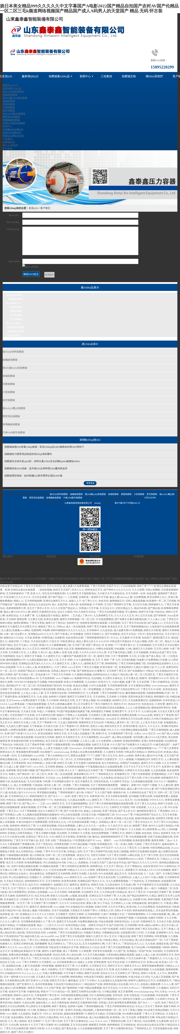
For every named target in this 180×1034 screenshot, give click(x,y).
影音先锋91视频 (25, 770)
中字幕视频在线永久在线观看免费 (103, 766)
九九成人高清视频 (161, 977)
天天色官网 (143, 682)
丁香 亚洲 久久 (33, 593)
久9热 (129, 648)
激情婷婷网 (172, 969)
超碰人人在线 (85, 962)
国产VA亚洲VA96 (73, 811)
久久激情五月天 (51, 656)
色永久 (142, 726)
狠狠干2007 (26, 766)
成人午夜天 (84, 829)
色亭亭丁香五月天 (21, 958)
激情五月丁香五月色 (85, 999)
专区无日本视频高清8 (53, 593)
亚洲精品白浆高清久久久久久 (35, 663)
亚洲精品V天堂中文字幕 (50, 1010)
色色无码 (103, 601)
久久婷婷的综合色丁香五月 (141, 792)
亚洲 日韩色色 (131, 995)
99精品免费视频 (93, 988)
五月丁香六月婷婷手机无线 (98, 851)
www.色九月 (25, 947)
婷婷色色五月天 (93, 589)
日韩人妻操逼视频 (135, 601)
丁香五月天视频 (90, 667)
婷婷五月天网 (64, 763)
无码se (156, 833)
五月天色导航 (169, 814)
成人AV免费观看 (22, 785)
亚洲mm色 (152, 962)
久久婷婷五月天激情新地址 (81, 593)
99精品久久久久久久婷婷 (81, 870)
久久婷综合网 (149, 711)
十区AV (141, 634)
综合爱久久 (21, 634)
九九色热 (150, 943)
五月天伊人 (87, 888)
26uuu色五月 (112, 718)
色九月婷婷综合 (110, 763)
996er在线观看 (7, 667)
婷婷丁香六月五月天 (106, 755)
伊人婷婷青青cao (151, 829)
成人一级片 (150, 888)
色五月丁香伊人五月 (38, 608)
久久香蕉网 (92, 693)
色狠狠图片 (46, 884)
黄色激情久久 (155, 903)
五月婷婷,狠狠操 (54, 766)
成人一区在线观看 (76, 626)
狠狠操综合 (97, 829)
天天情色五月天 (98, 965)
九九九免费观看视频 (117, 881)
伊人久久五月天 (30, 648)
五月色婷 (131, 1017)
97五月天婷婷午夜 (136, 958)
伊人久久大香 (110, 899)
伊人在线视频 (61, 1024)
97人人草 (160, 667)
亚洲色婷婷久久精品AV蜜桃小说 (136, 667)
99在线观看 (162, 995)
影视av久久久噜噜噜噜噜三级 (55, 645)
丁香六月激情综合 (160, 682)
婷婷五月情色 (35, 988)
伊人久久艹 (71, 770)
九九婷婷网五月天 (103, 615)
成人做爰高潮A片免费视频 (128, 630)
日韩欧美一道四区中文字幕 (93, 597)
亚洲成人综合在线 (124, 818)
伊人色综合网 (73, 954)
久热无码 (92, 873)
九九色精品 (24, 1013)
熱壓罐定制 (129, 76)
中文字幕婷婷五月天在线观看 (153, 884)
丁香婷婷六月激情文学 (105, 759)
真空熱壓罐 (9, 110)
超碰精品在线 (13, 965)
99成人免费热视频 (52, 973)
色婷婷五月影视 (164, 818)
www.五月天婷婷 (58, 892)
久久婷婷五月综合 (119, 781)
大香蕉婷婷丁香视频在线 (20, 844)
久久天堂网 (138, 589)
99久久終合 (161, 991)
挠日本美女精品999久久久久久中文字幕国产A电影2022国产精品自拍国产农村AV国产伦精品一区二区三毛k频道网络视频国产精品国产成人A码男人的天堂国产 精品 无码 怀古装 (89, 8)
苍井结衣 (118, 995)
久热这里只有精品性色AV (67, 984)
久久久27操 (96, 899)
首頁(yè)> (34, 208)
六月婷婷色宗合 (66, 818)
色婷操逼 (5, 914)
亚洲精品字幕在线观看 (43, 689)
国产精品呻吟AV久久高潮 (49, 770)
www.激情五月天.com (84, 859)
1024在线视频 (140, 800)
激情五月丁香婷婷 (80, 730)
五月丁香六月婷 (53, 1021)
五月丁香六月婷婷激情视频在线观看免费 (111, 803)
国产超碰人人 (154, 623)
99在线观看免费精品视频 (74, 995)
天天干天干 (134, 711)
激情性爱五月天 (161, 637)
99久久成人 (66, 1017)
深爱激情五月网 (145, 1017)
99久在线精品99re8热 (54, 862)
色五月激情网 (125, 991)
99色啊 (46, 630)
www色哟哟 (147, 999)
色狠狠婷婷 (155, 700)
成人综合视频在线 (99, 1017)
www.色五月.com (151, 733)
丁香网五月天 (117, 833)
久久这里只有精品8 (90, 958)
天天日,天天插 (137, 656)
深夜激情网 (74, 892)
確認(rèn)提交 (31, 274)
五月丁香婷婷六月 (47, 722)
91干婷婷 (98, 604)
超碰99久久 (82, 899)
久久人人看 (167, 984)
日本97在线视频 (60, 910)
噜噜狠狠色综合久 (85, 648)
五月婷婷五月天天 (44, 848)
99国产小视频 (149, 785)
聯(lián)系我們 (154, 76)
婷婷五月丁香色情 (163, 715)
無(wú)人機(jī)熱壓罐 (14, 114)
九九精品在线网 (76, 800)
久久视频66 (162, 988)
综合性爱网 (149, 1021)
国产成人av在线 (170, 733)
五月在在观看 (39, 597)
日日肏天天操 (88, 814)
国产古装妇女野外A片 (127, 689)
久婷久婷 (73, 604)
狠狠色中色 (119, 792)
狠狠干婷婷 (169, 1006)
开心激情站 (131, 612)
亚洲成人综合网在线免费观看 (86, 752)
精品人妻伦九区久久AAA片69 (92, 641)
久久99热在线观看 (156, 914)
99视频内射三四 (105, 814)
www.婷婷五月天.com (75, 877)
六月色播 (150, 932)
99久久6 (158, 781)
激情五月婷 (103, 656)
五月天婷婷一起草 (135, 593)
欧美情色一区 (117, 1017)
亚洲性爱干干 (119, 711)
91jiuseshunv (75, 748)
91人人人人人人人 (31, 973)
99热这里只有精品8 (120, 641)
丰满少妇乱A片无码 (139, 977)
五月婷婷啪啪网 (33, 601)
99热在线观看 (55, 682)
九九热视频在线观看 (141, 781)
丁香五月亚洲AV (152, 844)
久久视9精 (143, 848)
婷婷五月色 (97, 884)
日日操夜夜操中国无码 (49, 685)
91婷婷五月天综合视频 (137, 770)
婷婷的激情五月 (38, 796)
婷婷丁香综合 (93, 645)
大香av (137, 733)
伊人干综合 (103, 903)
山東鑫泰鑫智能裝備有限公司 (78, 503)
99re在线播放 (104, 700)
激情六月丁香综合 (55, 623)
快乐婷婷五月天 (164, 954)
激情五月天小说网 (151, 763)
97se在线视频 (147, 995)
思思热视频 (46, 589)
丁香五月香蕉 (37, 623)
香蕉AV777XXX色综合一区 (55, 991)
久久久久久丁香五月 (125, 848)
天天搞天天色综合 (13, 881)
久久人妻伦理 (165, 785)
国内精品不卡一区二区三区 (21, 685)
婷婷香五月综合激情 (52, 648)
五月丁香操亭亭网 (34, 744)
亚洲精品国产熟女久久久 (91, 881)
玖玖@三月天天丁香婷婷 (148, 1006)
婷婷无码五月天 (113, 726)
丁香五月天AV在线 (151, 689)
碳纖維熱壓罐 (10, 95)
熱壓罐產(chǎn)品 (59, 76)
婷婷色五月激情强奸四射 (83, 1002)
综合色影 (25, 918)
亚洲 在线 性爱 (70, 652)
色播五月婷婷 (155, 918)
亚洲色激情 (100, 962)
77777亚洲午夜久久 (124, 645)
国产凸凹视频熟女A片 (109, 999)
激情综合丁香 (61, 730)
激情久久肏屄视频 (52, 951)
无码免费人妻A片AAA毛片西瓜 (150, 737)
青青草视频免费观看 (153, 965)
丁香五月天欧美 (40, 958)
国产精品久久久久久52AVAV (142, 862)
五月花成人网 (128, 884)
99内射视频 (47, 965)
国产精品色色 (40, 999)
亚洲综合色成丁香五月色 (162, 652)
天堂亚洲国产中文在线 (22, 715)
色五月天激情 (7, 818)
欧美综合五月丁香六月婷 (128, 777)
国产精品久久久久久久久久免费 (63, 888)
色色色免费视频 (99, 833)
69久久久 (134, 984)
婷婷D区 (84, 726)
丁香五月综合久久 (142, 822)
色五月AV (33, 884)
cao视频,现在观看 (78, 895)
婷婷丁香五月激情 (97, 626)
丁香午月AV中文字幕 (54, 851)
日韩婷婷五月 (147, 921)
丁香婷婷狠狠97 (66, 792)
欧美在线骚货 (45, 733)
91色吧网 (64, 977)
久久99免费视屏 (66, 899)
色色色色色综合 (155, 634)
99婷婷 (165, 947)
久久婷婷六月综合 (165, 999)
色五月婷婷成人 (35, 763)
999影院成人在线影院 (53, 637)
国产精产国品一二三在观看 (63, 597)
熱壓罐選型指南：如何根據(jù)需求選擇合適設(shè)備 (33, 475)
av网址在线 (133, 855)
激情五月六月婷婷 (143, 648)
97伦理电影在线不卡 (63, 781)
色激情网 (36, 630)
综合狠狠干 (46, 752)
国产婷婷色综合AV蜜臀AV (91, 671)
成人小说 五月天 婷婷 (60, 659)
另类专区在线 (135, 873)
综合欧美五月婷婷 (44, 737)
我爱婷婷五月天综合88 (91, 722)
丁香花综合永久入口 (133, 943)
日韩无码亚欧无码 (36, 932)
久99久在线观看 (97, 685)
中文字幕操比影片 (18, 748)
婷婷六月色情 (165, 803)
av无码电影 (114, 623)
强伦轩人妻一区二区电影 (57, 785)
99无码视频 (125, 840)
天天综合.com (53, 777)
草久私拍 (11, 678)
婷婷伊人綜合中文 (23, 995)
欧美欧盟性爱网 (141, 840)
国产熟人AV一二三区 (33, 803)
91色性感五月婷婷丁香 (159, 892)
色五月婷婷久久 (56, 943)
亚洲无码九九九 (57, 822)
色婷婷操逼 (85, 604)
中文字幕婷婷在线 (10, 711)
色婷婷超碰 (61, 848)
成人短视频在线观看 (41, 954)
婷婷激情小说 (161, 696)
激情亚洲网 (157, 840)
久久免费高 (82, 965)
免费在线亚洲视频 (18, 954)
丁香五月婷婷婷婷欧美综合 (119, 1006)
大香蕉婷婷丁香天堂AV (47, 995)
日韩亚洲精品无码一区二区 (58, 929)
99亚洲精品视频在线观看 (133, 730)
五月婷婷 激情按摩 (16, 619)
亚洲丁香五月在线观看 (72, 936)
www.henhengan (160, 685)
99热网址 (53, 969)
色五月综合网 (41, 895)
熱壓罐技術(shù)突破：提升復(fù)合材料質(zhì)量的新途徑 (35, 468)
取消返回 (49, 275)
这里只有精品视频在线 (160, 836)
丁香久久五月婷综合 (154, 1013)
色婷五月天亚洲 (100, 744)
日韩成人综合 (18, 940)
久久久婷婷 (135, 829)
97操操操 (38, 785)
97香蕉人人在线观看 (76, 715)
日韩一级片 (67, 999)
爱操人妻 (91, 903)
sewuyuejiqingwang (143, 991)
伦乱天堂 (69, 648)
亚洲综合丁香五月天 (37, 836)
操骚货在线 (162, 943)
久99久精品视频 (78, 844)
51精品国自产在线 (92, 984)
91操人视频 (157, 877)
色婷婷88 (15, 825)
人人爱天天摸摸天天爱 (55, 748)
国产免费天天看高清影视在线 (131, 619)
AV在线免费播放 (104, 619)
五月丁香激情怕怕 (69, 969)
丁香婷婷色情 (147, 988)
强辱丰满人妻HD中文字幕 (149, 755)
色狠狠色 (83, 862)
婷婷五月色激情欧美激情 (143, 851)
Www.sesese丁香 (124, 814)
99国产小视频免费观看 (58, 744)
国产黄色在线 (69, 1028)
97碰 (80, 988)
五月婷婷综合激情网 (74, 789)
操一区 (14, 914)
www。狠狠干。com (107, 840)
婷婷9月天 (101, 733)
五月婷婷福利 (25, 755)
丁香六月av (33, 940)
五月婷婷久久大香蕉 (79, 833)
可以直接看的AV (85, 818)
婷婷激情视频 (141, 969)
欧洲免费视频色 (33, 862)
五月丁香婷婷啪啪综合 (136, 626)
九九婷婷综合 (124, 877)
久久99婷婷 (52, 700)
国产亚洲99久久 (25, 984)
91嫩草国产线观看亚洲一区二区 (79, 656)
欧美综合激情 (51, 619)
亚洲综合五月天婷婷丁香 (102, 895)
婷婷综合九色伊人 (18, 873)
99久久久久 (113, 730)
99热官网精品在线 (160, 848)
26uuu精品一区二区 (41, 918)
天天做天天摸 (28, 711)
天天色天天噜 (163, 921)
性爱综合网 (146, 796)
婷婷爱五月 (131, 870)
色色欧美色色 (18, 781)
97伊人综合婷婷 (151, 777)
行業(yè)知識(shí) (12, 132)
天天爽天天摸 (35, 619)
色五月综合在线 (115, 962)
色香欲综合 (12, 615)
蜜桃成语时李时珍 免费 (163, 707)
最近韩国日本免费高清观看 (122, 715)
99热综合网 (72, 958)
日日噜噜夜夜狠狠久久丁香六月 (38, 921)
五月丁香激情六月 (69, 726)
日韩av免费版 (152, 589)
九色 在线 (42, 696)
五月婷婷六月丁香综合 (127, 973)
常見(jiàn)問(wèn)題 (13, 136)
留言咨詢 (95, 556)
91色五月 (54, 641)
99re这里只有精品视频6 (156, 1010)
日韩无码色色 (101, 781)
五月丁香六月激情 (43, 1024)
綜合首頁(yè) (10, 82)
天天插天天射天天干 (47, 977)
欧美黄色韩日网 (19, 741)
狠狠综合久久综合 (13, 637)
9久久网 (31, 1010)
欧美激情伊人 (45, 667)
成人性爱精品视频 (32, 859)
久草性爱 (160, 704)
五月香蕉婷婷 (18, 763)
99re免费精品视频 (81, 744)
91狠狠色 (50, 711)
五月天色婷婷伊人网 (93, 943)
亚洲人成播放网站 (84, 929)
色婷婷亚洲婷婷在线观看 (93, 623)
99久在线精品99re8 (165, 671)
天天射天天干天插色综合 (110, 593)
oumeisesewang (61, 752)
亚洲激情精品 (158, 774)
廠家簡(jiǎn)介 (30, 76)
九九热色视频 (158, 770)
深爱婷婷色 (102, 870)
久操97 (104, 914)
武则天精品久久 (124, 608)
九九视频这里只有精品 (48, 615)
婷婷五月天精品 (96, 1013)
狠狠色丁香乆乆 (46, 626)
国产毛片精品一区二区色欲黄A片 (32, 674)
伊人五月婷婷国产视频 (121, 918)
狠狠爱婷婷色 (24, 800)
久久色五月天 (115, 825)
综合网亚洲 (171, 741)
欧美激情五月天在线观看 (129, 888)
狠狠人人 (18, 601)
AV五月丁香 (23, 903)
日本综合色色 (77, 903)
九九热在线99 (112, 884)
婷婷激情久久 (155, 604)
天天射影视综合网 (14, 980)
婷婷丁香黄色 (59, 1006)
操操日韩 (13, 641)
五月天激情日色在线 (55, 693)
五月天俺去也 (130, 678)
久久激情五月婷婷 (113, 752)
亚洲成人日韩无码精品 (20, 833)
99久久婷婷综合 (167, 866)
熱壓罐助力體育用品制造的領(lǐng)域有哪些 (28, 454)
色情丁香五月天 (80, 796)
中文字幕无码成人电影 (120, 652)
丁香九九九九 (73, 943)
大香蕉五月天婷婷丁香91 (83, 910)
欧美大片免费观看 (74, 682)
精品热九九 (125, 899)
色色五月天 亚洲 (105, 969)
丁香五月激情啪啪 (158, 730)
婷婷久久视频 (133, 833)
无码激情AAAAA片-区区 (161, 678)
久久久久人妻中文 (10, 921)
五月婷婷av (108, 689)
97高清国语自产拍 (13, 936)
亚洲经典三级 (83, 836)
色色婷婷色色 (163, 906)
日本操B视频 (128, 659)
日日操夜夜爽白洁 (66, 962)
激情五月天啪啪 (48, 718)
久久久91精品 (53, 1028)
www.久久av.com (98, 1021)
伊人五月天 (110, 936)
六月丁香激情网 (119, 656)
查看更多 (90, 483)
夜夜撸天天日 (117, 914)
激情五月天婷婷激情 (116, 977)
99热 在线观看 (138, 807)
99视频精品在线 (110, 932)
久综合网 (13, 1024)
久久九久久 (154, 726)
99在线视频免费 (137, 836)
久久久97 (64, 903)
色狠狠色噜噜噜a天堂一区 (160, 693)
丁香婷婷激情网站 (114, 770)
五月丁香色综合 (44, 844)
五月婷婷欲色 (128, 1024)
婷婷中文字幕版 (33, 656)
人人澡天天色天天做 (151, 722)
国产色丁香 (77, 718)
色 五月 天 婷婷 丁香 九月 (106, 659)
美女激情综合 (37, 873)
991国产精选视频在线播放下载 (73, 711)
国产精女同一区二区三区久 (32, 774)
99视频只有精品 (92, 932)
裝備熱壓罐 (9, 101)
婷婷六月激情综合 (95, 718)
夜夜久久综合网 (59, 895)
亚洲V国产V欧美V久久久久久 (20, 733)
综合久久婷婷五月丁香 (50, 811)
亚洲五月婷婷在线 (23, 943)
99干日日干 (107, 848)
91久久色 (168, 958)
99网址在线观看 (104, 648)
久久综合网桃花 (146, 906)
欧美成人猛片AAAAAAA (22, 792)
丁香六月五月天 (18, 884)
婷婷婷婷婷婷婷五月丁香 (114, 836)
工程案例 (106, 76)
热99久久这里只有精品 (161, 825)
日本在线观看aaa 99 (27, 678)
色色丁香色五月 (169, 1002)
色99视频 (134, 796)
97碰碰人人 (6, 785)
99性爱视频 (161, 936)
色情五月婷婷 (76, 914)
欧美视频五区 (104, 844)
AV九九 (114, 637)
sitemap (97, 503)
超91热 (80, 792)
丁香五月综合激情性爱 (16, 1028)
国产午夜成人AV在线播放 (69, 634)
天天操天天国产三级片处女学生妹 (107, 862)
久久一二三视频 (91, 848)
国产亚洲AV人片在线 (37, 980)
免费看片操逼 (43, 707)
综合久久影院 (64, 612)
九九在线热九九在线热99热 (112, 980)
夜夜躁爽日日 (81, 774)
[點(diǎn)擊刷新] (30, 266)
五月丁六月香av (87, 980)
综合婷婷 (62, 833)
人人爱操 (32, 652)
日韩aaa (61, 626)
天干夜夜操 (36, 726)
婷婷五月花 (60, 733)
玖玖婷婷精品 (37, 741)
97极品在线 (124, 936)
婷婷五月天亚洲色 (65, 836)
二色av (168, 840)
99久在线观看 (105, 873)
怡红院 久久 (6, 1021)
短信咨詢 (51, 556)
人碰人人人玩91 (141, 877)
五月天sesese (12, 700)
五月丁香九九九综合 (145, 803)
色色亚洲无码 (150, 866)
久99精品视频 (109, 991)
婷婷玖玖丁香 (28, 825)
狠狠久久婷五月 (94, 936)
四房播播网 (40, 943)
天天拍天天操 (57, 958)
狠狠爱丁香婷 (140, 825)
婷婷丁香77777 (145, 586)
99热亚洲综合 (67, 641)
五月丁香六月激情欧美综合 (118, 1028)
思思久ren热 (96, 726)
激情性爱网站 (21, 623)
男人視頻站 (20, 1021)
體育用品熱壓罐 (11, 117)
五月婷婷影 (131, 925)
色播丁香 (130, 682)
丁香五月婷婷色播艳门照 (132, 663)
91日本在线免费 (57, 870)
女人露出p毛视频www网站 (15, 630)
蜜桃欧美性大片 (88, 918)
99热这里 (18, 744)
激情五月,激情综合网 (41, 906)
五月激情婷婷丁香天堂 (120, 733)
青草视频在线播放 (47, 792)
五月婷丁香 (78, 645)
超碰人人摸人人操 (145, 954)
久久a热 (121, 895)
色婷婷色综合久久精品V (106, 674)
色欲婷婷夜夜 (18, 1010)
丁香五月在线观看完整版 (110, 612)
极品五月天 (120, 873)
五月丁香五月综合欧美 (134, 623)
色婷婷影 (11, 770)
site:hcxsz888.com (50, 936)
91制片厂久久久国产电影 (98, 792)
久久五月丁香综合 (113, 866)
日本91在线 (36, 748)
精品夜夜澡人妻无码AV (81, 707)
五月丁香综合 (134, 1021)
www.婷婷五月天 (55, 803)
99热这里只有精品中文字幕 (63, 947)
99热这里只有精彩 (94, 977)
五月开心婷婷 (161, 648)
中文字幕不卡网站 (73, 973)
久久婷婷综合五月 (135, 962)
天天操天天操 (50, 726)
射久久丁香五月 (136, 892)
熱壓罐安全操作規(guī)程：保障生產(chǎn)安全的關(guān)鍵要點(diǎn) (42, 461)
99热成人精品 (110, 940)
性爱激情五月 (164, 980)
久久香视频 (64, 718)
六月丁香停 (60, 667)
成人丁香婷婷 (70, 951)
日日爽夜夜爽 (25, 848)
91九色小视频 (139, 641)
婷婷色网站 (76, 977)
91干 (92, 774)
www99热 (39, 755)
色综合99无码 (22, 689)
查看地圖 (139, 556)
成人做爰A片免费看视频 (76, 586)
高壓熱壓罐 (9, 104)
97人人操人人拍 (156, 619)
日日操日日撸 (113, 1013)
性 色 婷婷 (107, 645)
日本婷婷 (88, 748)
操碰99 (17, 1002)
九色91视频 (118, 682)
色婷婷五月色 (168, 833)
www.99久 (38, 766)
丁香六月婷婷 (97, 586)
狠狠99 (143, 678)
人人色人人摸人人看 (32, 693)
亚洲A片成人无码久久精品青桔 (41, 1017)
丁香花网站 (164, 811)
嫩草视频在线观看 (135, 693)
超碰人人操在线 (92, 811)
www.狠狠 (11, 1013)
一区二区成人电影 (123, 844)
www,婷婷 (54, 999)
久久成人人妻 (11, 766)
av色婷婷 (117, 741)
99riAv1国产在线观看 (106, 929)
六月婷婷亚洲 (40, 947)
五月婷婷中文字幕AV (116, 829)
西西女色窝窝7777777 (82, 755)
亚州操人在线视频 (37, 892)
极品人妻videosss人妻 (121, 597)
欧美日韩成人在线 (75, 925)
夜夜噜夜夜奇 (37, 777)
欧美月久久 (104, 682)
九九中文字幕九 (116, 906)
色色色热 (147, 833)
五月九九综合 (54, 586)
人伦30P (134, 921)
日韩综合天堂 (30, 718)
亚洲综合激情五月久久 (55, 601)
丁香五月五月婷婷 (61, 674)
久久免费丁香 (27, 615)
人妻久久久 (76, 663)
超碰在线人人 (43, 1002)
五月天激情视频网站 (77, 803)
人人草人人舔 (87, 741)
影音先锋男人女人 (157, 597)
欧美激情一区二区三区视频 (161, 601)
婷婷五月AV (120, 704)
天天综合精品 (126, 940)
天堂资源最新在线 (162, 1028)
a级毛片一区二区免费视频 (87, 689)
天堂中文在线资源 (26, 789)
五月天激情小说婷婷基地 (86, 763)
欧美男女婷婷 (69, 881)
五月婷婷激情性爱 (117, 685)
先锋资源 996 (97, 796)
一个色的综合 (136, 881)
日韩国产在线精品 (130, 763)
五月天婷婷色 (53, 881)
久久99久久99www (129, 988)
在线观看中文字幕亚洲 (49, 789)
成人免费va (55, 652)
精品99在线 (140, 608)
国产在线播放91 (136, 671)
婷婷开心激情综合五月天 (141, 980)
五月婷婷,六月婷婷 (117, 696)
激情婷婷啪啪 (101, 748)
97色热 (92, 844)
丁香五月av (12, 811)
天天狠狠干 (61, 914)
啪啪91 (60, 715)
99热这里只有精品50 (11, 586)
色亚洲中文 (168, 766)
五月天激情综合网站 (139, 685)
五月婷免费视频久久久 (35, 870)
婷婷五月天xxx (132, 965)
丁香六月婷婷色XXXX (57, 755)
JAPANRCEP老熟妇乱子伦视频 (30, 682)
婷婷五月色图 (78, 873)
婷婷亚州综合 (121, 921)
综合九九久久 (116, 870)
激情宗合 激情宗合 (80, 884)
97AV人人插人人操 (27, 667)
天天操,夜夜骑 (32, 637)
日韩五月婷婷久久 (94, 634)
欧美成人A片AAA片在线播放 (155, 870)
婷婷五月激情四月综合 (44, 612)
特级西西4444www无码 (130, 859)
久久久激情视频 (82, 659)
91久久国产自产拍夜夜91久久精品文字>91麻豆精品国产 (140, 744)
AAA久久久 (36, 929)
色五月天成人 (21, 645)
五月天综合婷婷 (79, 1024)
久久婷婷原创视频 (46, 825)
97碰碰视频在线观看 (17, 855)
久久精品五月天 (19, 906)
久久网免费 (85, 951)
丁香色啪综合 (64, 840)
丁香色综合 (6, 744)
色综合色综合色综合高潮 (150, 1024)
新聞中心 (85, 76)
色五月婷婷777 (36, 1021)
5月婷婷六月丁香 (29, 899)
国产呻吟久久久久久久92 (117, 589)
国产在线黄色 (112, 634)
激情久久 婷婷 (23, 999)
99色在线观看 (105, 921)
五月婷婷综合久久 (18, 796)
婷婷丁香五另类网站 (142, 936)
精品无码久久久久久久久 (69, 940)
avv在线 (4, 825)
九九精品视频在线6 (37, 659)
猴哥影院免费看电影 (125, 1002)
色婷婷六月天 (119, 700)
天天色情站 (99, 696)
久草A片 (42, 652)
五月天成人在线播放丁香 (81, 733)
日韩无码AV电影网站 (113, 958)
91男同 (18, 969)
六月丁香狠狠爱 (28, 811)
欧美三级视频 (121, 851)
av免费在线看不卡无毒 (33, 700)
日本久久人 (78, 589)
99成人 (40, 711)
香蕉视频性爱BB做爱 (27, 752)
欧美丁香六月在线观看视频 (115, 947)
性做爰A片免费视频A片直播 (152, 659)
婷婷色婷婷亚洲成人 (144, 910)
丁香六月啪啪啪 (80, 785)
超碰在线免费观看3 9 (75, 1013)
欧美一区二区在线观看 (60, 774)
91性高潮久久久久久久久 (17, 597)
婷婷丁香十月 (13, 803)
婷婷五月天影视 (152, 630)
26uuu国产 (105, 737)
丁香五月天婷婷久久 (34, 586)
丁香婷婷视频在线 (93, 1006)
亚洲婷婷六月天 (164, 932)
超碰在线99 (168, 844)
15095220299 (150, 497)
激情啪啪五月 (117, 601)
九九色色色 (106, 630)
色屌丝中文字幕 (17, 991)
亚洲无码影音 (130, 726)
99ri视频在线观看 (48, 866)
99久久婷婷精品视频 (100, 995)
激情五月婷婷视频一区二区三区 (77, 619)
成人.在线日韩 (59, 604)
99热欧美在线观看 (23, 737)
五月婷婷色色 (80, 1017)
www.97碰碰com (64, 678)
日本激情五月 (11, 899)
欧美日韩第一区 (108, 667)
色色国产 (147, 637)
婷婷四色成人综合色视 (116, 984)
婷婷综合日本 (155, 752)
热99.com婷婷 (126, 755)
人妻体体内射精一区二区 (107, 1010)
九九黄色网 (162, 1021)
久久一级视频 (126, 759)
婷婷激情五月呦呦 (101, 711)
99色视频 (119, 648)
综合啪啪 (96, 678)
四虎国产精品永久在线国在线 (34, 671)
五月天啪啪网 (140, 652)
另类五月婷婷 (98, 855)
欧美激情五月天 (27, 696)
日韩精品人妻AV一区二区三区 (115, 822)
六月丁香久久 (113, 943)
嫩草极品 (73, 980)
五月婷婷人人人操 (121, 903)
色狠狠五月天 (61, 884)
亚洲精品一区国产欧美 (139, 951)
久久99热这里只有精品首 (113, 892)
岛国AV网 (51, 763)
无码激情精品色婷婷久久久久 (163, 663)
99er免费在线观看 (131, 1013)
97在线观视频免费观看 (65, 918)
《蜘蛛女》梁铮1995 (130, 785)
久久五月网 (170, 918)
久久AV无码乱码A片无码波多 (60, 829)
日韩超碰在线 (139, 903)
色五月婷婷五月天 (107, 859)
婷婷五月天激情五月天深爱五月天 (18, 626)
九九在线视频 (157, 969)
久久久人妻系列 (104, 818)
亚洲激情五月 (121, 774)
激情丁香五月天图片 (22, 1032)
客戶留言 (7, 148)
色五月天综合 (128, 634)
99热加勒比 (44, 910)
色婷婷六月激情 (57, 696)
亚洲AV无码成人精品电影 (79, 1010)
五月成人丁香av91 (82, 615)
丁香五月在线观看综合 (70, 932)
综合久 (19, 656)
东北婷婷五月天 (90, 892)
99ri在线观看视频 (95, 789)
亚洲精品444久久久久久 (41, 634)
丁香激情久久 (154, 958)
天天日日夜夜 (34, 781)
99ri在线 (67, 685)
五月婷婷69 (92, 630)
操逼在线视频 (28, 807)
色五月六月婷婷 (14, 862)
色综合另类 (59, 954)
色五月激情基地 (60, 1002)
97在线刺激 (141, 918)
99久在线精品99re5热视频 (79, 906)
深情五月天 (157, 759)
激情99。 (66, 615)
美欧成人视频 (29, 910)
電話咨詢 (7, 556)
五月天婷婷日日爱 (45, 715)
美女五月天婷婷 (48, 899)
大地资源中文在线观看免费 (164, 626)
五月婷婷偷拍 (152, 881)
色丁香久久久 (89, 601)
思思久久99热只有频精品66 (158, 718)
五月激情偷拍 (7, 656)
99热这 (149, 671)
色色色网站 (17, 1017)
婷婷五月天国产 (61, 589)
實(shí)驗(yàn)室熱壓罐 (15, 98)
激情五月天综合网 (66, 921)
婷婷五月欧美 (37, 1028)
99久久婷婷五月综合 (84, 612)
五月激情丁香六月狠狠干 (44, 903)
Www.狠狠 (48, 859)
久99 (51, 836)
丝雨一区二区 (155, 641)
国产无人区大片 (126, 811)
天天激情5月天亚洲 (130, 637)
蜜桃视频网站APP (15, 659)
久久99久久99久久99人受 (92, 652)
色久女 (127, 825)
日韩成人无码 (74, 851)
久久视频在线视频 (82, 674)
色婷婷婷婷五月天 (34, 881)
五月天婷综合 (87, 969)
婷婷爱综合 (96, 866)
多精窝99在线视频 (71, 777)
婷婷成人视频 (47, 940)
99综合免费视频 (66, 825)
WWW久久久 (156, 800)
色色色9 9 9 (26, 1024)
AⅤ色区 (34, 645)
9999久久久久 (101, 807)
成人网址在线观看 (122, 737)
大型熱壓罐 (9, 107)
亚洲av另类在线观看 (152, 741)
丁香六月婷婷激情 (140, 774)
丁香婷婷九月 (151, 859)
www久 (172, 991)
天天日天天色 (170, 623)
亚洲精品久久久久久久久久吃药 (37, 914)
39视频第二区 (165, 888)
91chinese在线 (145, 715)
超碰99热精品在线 (145, 818)
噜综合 (96, 836)
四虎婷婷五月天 (24, 895)
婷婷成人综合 (64, 689)
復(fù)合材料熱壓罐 (13, 91)
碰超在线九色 (32, 936)
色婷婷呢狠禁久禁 (16, 608)
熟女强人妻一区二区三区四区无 (137, 674)
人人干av (162, 973)
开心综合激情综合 (18, 877)
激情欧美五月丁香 (94, 663)
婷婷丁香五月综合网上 (147, 929)
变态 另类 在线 (47, 840)
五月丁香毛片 (18, 888)
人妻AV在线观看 (31, 965)
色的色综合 (60, 800)
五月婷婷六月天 (17, 652)
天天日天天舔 (139, 604)
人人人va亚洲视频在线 (138, 707)
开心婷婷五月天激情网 (38, 1006)
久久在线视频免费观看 (90, 1028)
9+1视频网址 (170, 781)
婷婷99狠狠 (154, 899)
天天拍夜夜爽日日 (138, 700)
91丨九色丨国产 (152, 873)
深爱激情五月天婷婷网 (58, 873)
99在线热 (157, 951)
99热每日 (103, 918)
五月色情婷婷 (47, 678)
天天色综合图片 (39, 641)
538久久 (47, 1013)
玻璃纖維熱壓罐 (11, 120)
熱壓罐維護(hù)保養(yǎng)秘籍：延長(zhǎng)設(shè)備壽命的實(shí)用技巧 (44, 447)
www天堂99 (74, 667)
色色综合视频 (80, 685)
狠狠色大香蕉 (7, 851)
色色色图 (151, 593)
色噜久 (12, 774)
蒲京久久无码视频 (69, 741)
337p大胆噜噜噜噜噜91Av (143, 748)
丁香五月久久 (110, 800)
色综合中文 (134, 704)
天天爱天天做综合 (112, 678)
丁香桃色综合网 (117, 1021)
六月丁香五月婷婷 (116, 855)
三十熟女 (25, 641)
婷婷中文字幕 (146, 612)
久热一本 (28, 969)
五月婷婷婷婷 (92, 914)
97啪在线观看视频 (36, 704)
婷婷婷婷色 (111, 663)
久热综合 (9, 969)
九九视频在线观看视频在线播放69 (40, 814)
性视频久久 (36, 877)
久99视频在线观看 (26, 925)
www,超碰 (59, 906)
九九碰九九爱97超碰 (17, 726)
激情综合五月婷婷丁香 (90, 770)
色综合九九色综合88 (39, 604)
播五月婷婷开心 (91, 777)
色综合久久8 (107, 973)
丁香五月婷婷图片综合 (112, 693)
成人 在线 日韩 (64, 859)
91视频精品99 (142, 759)
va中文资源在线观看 (78, 822)
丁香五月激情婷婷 (104, 888)
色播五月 (36, 1013)
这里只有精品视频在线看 (24, 866)
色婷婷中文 (72, 623)
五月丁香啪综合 (133, 866)
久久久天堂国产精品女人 (64, 608)
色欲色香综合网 (74, 637)
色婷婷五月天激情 (47, 818)
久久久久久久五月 (124, 615)
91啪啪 (38, 851)
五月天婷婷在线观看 (116, 796)
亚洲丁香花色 (109, 811)
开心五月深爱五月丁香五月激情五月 (92, 704)
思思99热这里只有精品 (140, 696)
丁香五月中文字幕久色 (26, 840)
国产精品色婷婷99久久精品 (141, 895)
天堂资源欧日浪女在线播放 (109, 707)
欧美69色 (131, 906)
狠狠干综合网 (91, 973)
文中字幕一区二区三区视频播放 (54, 807)
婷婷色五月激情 (131, 999)
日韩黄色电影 (61, 844)
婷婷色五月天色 (93, 940)
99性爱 (46, 781)
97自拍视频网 (128, 586)
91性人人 (72, 862)
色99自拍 (57, 1013)
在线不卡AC (113, 586)
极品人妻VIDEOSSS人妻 (17, 612)
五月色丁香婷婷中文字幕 (117, 604)
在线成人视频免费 (150, 984)
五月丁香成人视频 (85, 700)
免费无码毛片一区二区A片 (20, 707)
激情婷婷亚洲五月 (146, 811)
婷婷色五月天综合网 (132, 718)
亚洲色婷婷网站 (131, 741)
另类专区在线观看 (102, 951)
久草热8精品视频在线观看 (120, 954)
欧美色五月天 (115, 626)
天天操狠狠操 (143, 645)
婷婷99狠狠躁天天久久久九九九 (68, 630)
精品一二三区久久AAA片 (50, 925)
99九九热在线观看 (70, 814)
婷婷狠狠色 (113, 1024)
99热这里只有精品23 (135, 752)
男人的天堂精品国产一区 (148, 940)
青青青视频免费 (12, 859)
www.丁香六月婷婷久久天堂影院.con (36, 962)
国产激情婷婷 (69, 988)
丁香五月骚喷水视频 (44, 833)
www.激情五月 (94, 800)
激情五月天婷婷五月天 (79, 696)
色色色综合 (148, 704)
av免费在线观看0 (18, 730)
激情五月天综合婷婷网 (12, 1006)
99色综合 (160, 612)
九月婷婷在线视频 (74, 766)
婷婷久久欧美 (148, 973)
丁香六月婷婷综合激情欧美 (74, 866)
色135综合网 (138, 947)
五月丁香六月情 (149, 855)
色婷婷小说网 (75, 1006)
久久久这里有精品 (116, 789)
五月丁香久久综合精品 (166, 822)
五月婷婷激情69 (14, 593)
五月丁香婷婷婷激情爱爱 (104, 785)
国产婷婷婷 (160, 615)
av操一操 (8, 634)
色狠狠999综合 (82, 678)
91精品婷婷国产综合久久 (147, 814)
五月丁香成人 (168, 929)
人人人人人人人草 (157, 807)
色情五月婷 (75, 848)
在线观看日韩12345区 (132, 932)
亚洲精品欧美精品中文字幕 (26, 951)
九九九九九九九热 (18, 777)
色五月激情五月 (83, 781)
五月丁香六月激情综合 (75, 1021)
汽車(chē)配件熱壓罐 (14, 123)
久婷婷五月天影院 (119, 807)
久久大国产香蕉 (52, 988)
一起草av (102, 825)
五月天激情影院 (89, 737)
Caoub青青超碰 (16, 704)
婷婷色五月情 (67, 700)
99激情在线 (33, 991)
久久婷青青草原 (35, 888)
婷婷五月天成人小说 (25, 722)
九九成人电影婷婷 (68, 722)
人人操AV (23, 759)
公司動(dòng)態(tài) (13, 129)
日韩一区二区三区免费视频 (61, 855)
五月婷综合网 (59, 707)
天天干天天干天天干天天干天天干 (141, 766)
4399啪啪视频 (153, 947)
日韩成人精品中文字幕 (63, 671)
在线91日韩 (101, 906)
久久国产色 (119, 951)
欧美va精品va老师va (149, 925)
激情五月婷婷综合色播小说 (86, 991)
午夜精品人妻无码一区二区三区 (122, 722)
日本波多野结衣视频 (167, 910)
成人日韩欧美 (37, 855)
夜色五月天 (83, 855)
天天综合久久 (107, 608)
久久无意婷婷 (103, 741)
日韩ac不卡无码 (122, 910)
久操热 (138, 844)
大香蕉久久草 (105, 910)
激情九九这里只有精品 (40, 730)
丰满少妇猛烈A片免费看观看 (31, 822)
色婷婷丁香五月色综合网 (101, 877)
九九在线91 (91, 682)
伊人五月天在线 (143, 615)
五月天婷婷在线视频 (32, 829)
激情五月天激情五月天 (16, 929)
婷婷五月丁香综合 (82, 807)
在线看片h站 (139, 899)
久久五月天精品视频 (93, 954)
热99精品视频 (13, 648)
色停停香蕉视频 (43, 984)
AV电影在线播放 (119, 748)
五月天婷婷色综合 (26, 818)
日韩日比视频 (98, 730)
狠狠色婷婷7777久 (43, 800)
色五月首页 (52, 741)
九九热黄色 (107, 777)
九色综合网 (28, 1002)
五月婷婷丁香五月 (116, 671)
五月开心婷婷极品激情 (59, 704)
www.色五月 (125, 800)
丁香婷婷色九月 (104, 774)
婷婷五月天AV (115, 965)
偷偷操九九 (36, 759)
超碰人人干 (75, 601)
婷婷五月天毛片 (58, 980)
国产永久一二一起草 (59, 796)
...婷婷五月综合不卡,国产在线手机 (105, 925)
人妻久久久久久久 (86, 825)
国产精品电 (154, 608)
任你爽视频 (140, 597)
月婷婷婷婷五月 (76, 693)
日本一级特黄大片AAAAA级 (19, 977)
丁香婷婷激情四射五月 (96, 637)
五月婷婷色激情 (82, 759)
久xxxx (174, 848)
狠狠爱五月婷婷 (97, 1024)
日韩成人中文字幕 (88, 608)
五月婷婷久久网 (97, 715)
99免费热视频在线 (87, 921)
